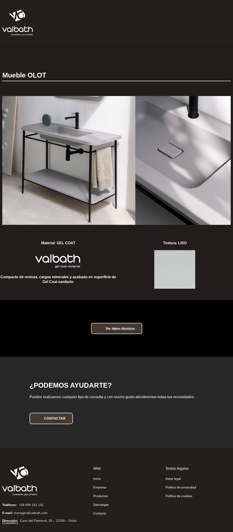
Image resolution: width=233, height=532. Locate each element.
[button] (112, 22)
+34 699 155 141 (31, 505)
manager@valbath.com (31, 513)
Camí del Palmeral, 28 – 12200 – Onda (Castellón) (39, 522)
